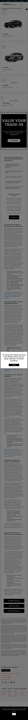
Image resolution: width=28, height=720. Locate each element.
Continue (14, 364)
